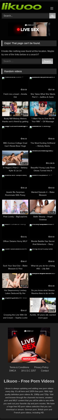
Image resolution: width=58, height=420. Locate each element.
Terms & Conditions (19, 367)
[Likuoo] (23, 7)
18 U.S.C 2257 (28, 370)
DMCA (12, 370)
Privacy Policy (41, 367)
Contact (45, 370)
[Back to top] (49, 411)
